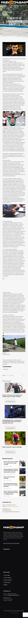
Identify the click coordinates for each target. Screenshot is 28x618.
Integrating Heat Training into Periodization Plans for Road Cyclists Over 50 (12, 421)
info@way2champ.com (12, 506)
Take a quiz (7, 582)
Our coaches (8, 577)
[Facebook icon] (10, 613)
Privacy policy (15, 543)
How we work (8, 580)
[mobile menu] (26, 2)
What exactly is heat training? (12, 447)
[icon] (17, 613)
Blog (6, 584)
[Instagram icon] (15, 613)
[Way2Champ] (14, 2)
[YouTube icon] (14, 613)
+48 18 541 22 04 (10, 505)
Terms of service (7, 543)
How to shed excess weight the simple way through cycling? (12, 395)
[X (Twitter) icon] (12, 613)
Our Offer (7, 575)
